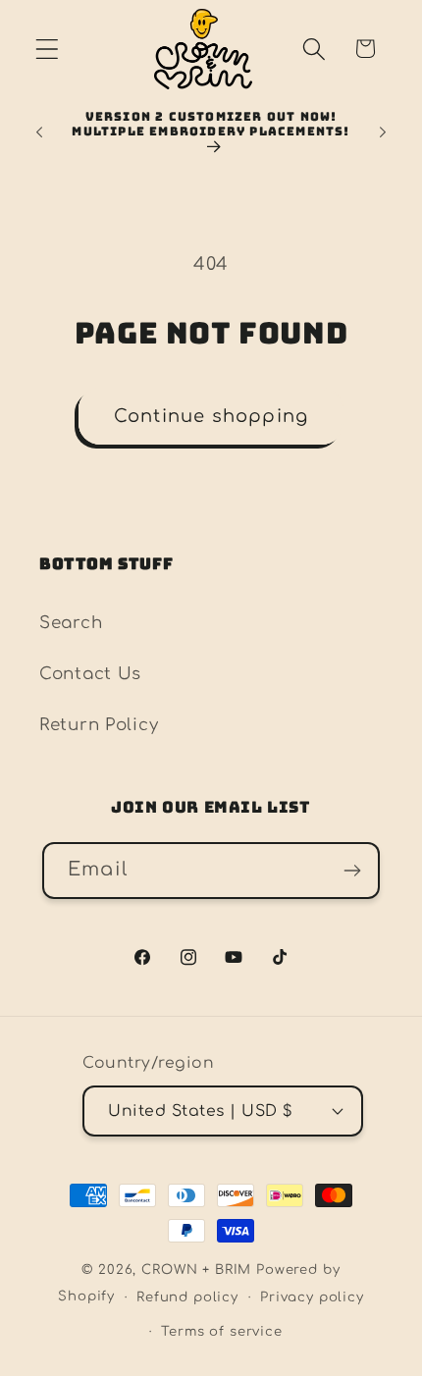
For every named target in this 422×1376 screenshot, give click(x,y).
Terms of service (221, 1331)
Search (70, 622)
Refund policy (187, 1297)
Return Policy (98, 724)
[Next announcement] (382, 132)
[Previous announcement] (39, 132)
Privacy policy (312, 1297)
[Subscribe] (352, 870)
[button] (48, 49)
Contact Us (90, 673)
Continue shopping (211, 416)
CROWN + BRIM (196, 1269)
